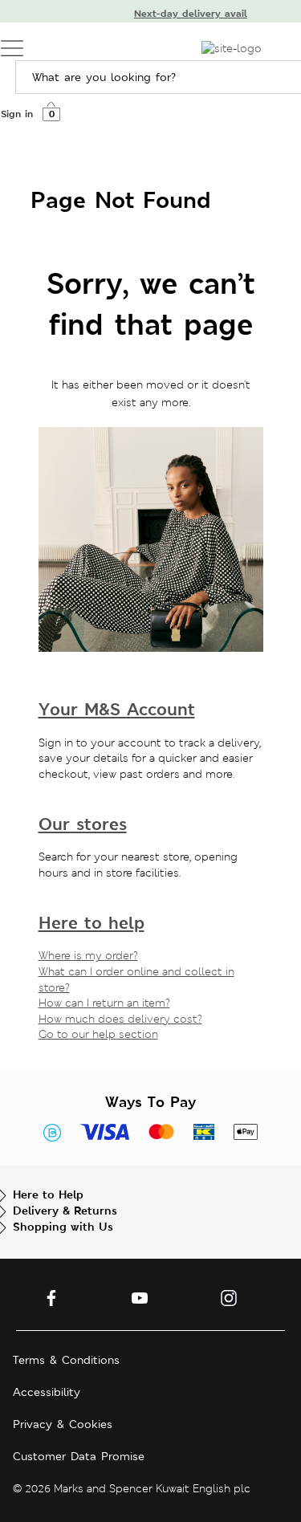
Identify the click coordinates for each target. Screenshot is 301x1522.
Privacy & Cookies (62, 1424)
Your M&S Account (117, 709)
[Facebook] (51, 1298)
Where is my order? (88, 955)
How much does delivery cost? (120, 1018)
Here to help (91, 923)
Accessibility (46, 1392)
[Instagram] (229, 1298)
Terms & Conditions (66, 1360)
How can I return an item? (104, 1002)
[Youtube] (140, 1298)
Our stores (83, 824)
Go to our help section (98, 1034)
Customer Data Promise (78, 1456)
